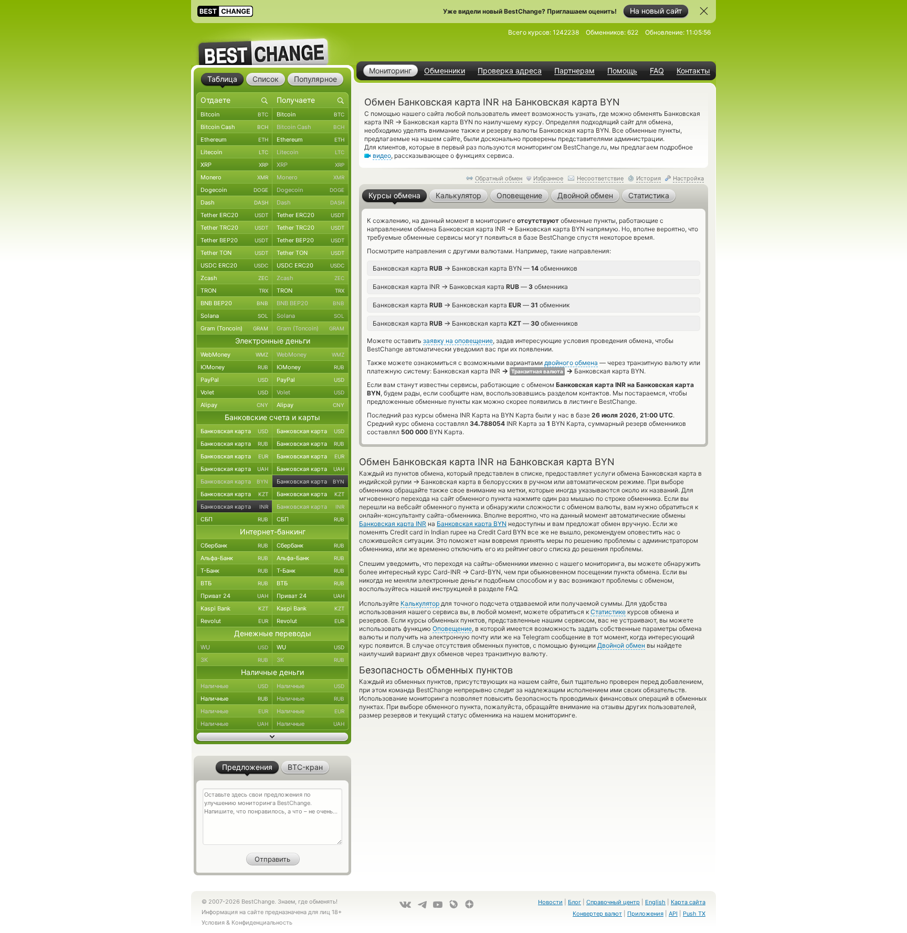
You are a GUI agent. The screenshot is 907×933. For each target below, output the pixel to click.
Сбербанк (234, 545)
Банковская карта (234, 431)
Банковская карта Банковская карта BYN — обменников (475, 268)
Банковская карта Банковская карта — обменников (475, 323)
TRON (234, 290)
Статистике (608, 612)
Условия (213, 922)
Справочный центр (613, 902)
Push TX (694, 913)
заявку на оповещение (458, 341)
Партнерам (574, 71)
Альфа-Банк (234, 558)
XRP (234, 164)
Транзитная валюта (537, 371)
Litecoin (234, 152)
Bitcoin (234, 114)
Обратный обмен (498, 178)
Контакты (693, 71)
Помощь (622, 71)
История (648, 178)
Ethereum (234, 139)
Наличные (234, 686)
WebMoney (234, 354)
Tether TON (234, 252)
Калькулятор (419, 603)
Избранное (548, 178)
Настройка (688, 178)
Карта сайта (688, 902)
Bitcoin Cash (234, 127)
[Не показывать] (704, 11)
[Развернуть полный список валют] (272, 737)
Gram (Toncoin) (234, 328)
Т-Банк (234, 570)
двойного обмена (571, 363)
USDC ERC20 (234, 265)
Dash (234, 202)
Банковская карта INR (392, 524)
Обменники (444, 71)
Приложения (645, 913)
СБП (234, 519)
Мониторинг (390, 70)
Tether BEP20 (234, 240)
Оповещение (452, 628)
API (673, 913)
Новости (550, 902)
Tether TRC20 (234, 227)
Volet (234, 392)
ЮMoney (234, 367)
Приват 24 (234, 595)
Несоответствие (600, 178)
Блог (574, 902)
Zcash (234, 278)
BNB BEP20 (234, 303)
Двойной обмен (621, 645)
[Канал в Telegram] (422, 904)
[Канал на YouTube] (437, 904)
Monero (234, 177)
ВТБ (234, 583)
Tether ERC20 (234, 215)
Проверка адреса (510, 71)
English (655, 902)
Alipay (234, 405)
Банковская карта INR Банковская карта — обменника (470, 286)
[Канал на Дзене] (469, 904)
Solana (234, 315)
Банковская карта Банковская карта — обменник (471, 305)
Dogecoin (234, 190)
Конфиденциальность (261, 922)
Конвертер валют (597, 913)
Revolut (234, 621)
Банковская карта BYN (472, 524)
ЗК (234, 659)
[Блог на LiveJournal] (453, 904)
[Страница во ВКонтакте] (405, 904)
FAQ (657, 71)
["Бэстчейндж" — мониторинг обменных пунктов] (272, 44)
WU (234, 647)
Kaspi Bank (234, 608)
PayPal (234, 379)
